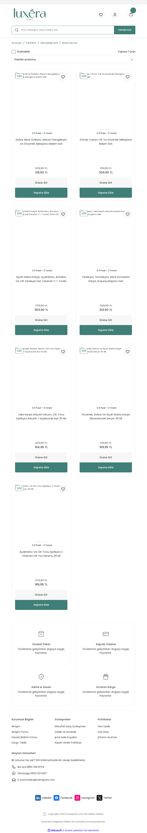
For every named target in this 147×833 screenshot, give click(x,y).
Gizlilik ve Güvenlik (65, 732)
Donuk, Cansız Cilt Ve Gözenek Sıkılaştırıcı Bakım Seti (106, 141)
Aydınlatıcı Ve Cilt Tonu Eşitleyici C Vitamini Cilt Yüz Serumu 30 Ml (41, 554)
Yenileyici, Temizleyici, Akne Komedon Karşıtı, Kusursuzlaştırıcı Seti (106, 279)
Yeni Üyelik (104, 726)
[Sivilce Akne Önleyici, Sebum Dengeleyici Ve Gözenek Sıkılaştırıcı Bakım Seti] (41, 99)
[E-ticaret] (73, 830)
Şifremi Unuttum (107, 737)
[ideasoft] (55, 830)
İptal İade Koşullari (66, 737)
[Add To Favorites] (63, 77)
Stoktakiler (23, 51)
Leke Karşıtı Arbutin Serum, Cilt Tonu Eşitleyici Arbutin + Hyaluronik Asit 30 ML (41, 416)
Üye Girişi (103, 732)
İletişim (16, 726)
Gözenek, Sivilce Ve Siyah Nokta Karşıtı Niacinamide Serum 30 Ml (106, 416)
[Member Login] (115, 14)
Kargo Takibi (19, 742)
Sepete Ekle (41, 192)
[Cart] (131, 14)
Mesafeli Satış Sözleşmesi (70, 726)
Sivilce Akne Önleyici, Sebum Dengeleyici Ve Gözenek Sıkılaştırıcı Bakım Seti (41, 141)
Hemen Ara (124, 30)
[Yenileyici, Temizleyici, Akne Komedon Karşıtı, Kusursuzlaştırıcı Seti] (106, 236)
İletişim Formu (20, 732)
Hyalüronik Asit (69, 42)
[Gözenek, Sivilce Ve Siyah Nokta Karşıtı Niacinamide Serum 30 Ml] (106, 373)
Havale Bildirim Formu (24, 737)
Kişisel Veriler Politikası (68, 742)
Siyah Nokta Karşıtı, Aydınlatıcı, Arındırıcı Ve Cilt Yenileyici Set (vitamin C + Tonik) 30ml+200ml (41, 279)
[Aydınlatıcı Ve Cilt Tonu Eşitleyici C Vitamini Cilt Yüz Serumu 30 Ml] (41, 511)
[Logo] (30, 14)
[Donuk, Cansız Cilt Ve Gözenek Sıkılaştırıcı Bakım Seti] (106, 99)
